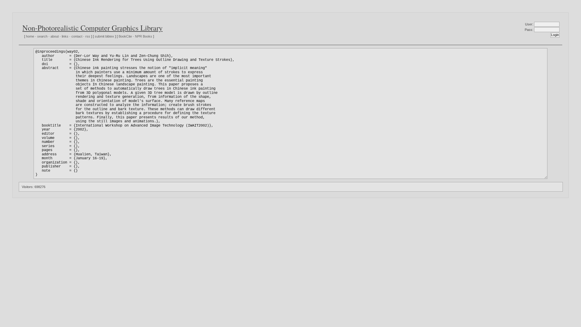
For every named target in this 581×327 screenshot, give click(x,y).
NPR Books (143, 36)
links (65, 36)
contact (76, 36)
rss (87, 36)
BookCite (125, 36)
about (55, 36)
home (30, 36)
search (42, 36)
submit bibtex (104, 36)
